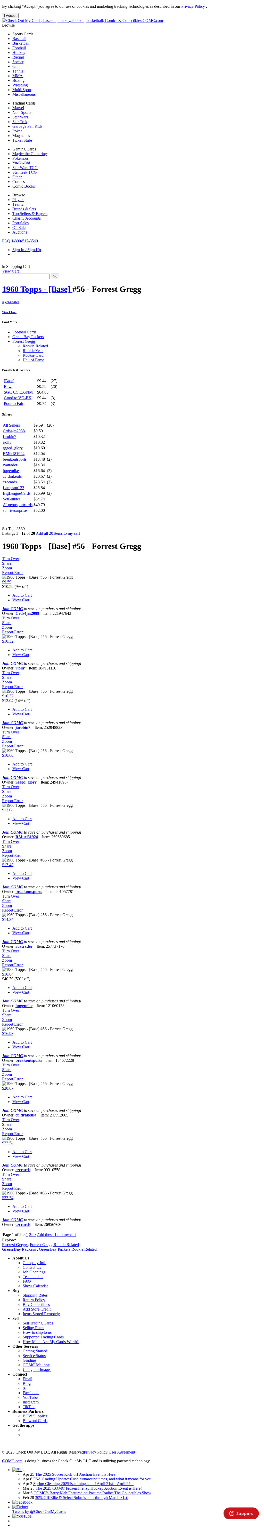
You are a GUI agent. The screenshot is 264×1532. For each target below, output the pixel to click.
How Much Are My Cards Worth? (51, 1341)
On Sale (19, 227)
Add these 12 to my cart (56, 1234)
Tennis (17, 71)
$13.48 (7, 865)
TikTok (29, 1407)
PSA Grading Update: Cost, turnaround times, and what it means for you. (92, 1479)
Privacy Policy (193, 6)
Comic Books (23, 186)
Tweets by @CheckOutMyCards (39, 1511)
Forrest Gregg (23, 341)
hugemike (11, 470)
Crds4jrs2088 (14, 431)
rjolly (7, 442)
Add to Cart (22, 595)
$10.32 (7, 641)
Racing (18, 57)
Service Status (34, 1355)
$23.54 (7, 1143)
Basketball (20, 43)
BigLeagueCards (16, 493)
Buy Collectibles (36, 1304)
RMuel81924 (13, 453)
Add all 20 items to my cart (58, 533)
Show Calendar (35, 1286)
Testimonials (33, 1276)
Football (19, 48)
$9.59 (6, 582)
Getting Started (35, 1351)
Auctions (19, 232)
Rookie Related (35, 346)
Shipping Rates (35, 1295)
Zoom (7, 568)
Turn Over (10, 558)
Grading (29, 1360)
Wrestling (20, 85)
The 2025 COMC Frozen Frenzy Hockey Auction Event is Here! (89, 1488)
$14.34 (7, 919)
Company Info (34, 1262)
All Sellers (11, 425)
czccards (10, 482)
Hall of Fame (33, 360)
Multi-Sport (21, 89)
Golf (16, 66)
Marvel (18, 108)
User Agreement (122, 1452)
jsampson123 (13, 487)
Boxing (18, 80)
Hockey (18, 52)
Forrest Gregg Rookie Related (54, 1244)
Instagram (31, 1402)
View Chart (9, 312)
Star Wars (20, 117)
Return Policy (34, 1300)
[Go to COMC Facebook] (22, 1502)
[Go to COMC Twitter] (20, 1507)
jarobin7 (9, 436)
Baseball (19, 38)
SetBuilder (11, 499)
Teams (17, 204)
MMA (17, 76)
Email (27, 1379)
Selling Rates (33, 1328)
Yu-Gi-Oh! (21, 163)
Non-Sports (21, 112)
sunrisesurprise (15, 510)
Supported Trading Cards (43, 1337)
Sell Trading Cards (38, 1323)
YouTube (30, 1397)
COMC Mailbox (36, 1365)
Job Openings (34, 1272)
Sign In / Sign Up (26, 250)
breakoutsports (15, 459)
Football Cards (24, 332)
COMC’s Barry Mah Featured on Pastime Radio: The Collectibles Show (92, 1493)
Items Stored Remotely (41, 1314)
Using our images (37, 1369)
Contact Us (32, 1267)
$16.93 (7, 1033)
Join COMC (12, 609)
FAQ (6, 241)
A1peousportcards (17, 504)
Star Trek (19, 121)
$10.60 (7, 755)
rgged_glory (13, 448)
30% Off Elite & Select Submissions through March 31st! (81, 1497)
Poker (17, 131)
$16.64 (7, 974)
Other (17, 177)
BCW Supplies (35, 1416)
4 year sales (10, 302)
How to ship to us (37, 1332)
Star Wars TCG (25, 167)
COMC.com (152, 20)
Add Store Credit (37, 1309)
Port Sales (20, 223)
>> (33, 1234)
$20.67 (7, 1088)
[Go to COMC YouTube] (21, 1516)
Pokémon (20, 158)
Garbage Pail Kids (27, 126)
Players (18, 199)
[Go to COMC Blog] (18, 1469)
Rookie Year (33, 350)
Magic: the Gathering (29, 153)
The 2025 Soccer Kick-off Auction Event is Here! (76, 1474)
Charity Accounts (26, 218)
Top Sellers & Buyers (29, 213)
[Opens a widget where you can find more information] (241, 1513)
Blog (27, 1383)
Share (6, 563)
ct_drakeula (12, 476)
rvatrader (10, 465)
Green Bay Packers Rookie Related (68, 1249)
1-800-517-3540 (24, 241)
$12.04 (7, 810)
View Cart (10, 271)
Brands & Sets (24, 209)
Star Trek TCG (24, 172)
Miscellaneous (24, 94)
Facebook (31, 1393)
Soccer (17, 62)
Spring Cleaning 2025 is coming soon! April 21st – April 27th (83, 1483)
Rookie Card (33, 355)
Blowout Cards (35, 1420)
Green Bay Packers (28, 336)
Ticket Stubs (22, 140)
